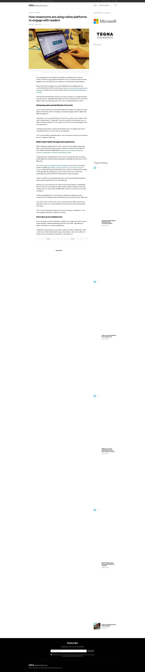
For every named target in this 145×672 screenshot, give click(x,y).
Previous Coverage (104, 5)
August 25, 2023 (38, 24)
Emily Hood (31, 24)
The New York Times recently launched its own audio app (52, 165)
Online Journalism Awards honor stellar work (109, 336)
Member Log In (105, 1)
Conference (31, 12)
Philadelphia (37, 12)
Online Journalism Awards (47, 1)
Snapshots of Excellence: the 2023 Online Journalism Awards (109, 222)
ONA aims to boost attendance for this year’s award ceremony (108, 450)
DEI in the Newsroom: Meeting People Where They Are (108, 564)
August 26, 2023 (105, 338)
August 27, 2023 (105, 225)
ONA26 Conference (36, 1)
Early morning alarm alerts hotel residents (109, 625)
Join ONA (114, 1)
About (95, 5)
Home (29, 1)
